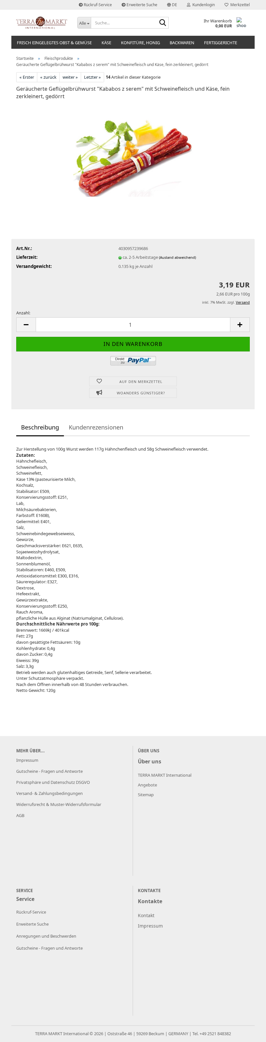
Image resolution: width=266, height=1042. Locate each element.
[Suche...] (162, 23)
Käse (106, 43)
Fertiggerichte (220, 43)
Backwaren (182, 43)
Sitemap (146, 795)
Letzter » (92, 77)
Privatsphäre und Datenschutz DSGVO (53, 782)
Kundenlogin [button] (202, 4)
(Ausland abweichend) (177, 257)
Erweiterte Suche (141, 4)
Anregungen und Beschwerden (46, 936)
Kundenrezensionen (96, 427)
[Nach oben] (248, 1032)
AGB (20, 815)
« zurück (48, 77)
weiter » (70, 77)
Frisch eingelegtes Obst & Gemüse (54, 43)
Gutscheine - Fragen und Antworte (49, 771)
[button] (172, 5)
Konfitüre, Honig (140, 43)
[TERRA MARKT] (41, 23)
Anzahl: (23, 313)
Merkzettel (239, 4)
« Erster (26, 77)
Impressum (27, 760)
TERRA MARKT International (62, 1033)
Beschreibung (40, 427)
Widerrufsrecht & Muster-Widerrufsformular (58, 804)
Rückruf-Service (97, 4)
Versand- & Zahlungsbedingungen (49, 793)
